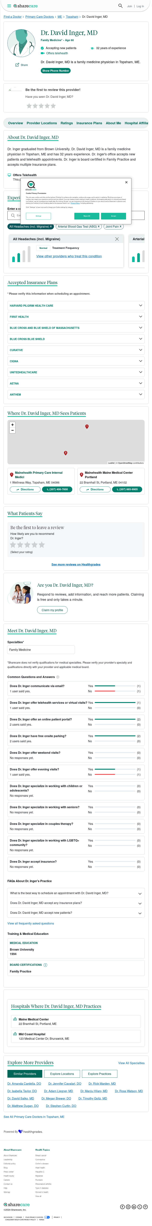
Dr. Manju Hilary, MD (94, 1091)
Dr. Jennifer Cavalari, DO (64, 1083)
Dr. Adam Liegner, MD (58, 1091)
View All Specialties (131, 1063)
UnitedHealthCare (23, 372)
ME (60, 16)
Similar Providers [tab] (25, 1074)
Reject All (87, 216)
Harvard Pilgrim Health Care (31, 305)
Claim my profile (52, 610)
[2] (35, 105)
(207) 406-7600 (58, 489)
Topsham (72, 16)
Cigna (14, 361)
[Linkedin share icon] (134, 1208)
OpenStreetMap (125, 462)
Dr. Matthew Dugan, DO (23, 1106)
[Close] (126, 182)
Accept (113, 216)
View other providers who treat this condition (69, 256)
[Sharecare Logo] (26, 6)
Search (120, 5)
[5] (53, 105)
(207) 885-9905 (128, 489)
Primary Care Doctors (39, 16)
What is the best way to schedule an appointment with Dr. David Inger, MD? (59, 893)
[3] (41, 105)
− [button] (12, 430)
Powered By (11, 1131)
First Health (19, 317)
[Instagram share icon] (128, 1208)
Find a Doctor (13, 16)
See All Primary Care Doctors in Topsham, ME (34, 1117)
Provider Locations (42, 123)
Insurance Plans (89, 123)
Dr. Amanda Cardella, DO (24, 1083)
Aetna (14, 383)
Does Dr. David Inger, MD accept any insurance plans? (46, 903)
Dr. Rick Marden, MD (102, 1083)
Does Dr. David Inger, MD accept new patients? (41, 912)
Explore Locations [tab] (62, 1074)
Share (24, 65)
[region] (76, 201)
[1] (28, 105)
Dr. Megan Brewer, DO (56, 1098)
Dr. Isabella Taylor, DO (22, 1091)
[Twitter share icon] (140, 1208)
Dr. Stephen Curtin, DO (61, 1106)
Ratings (67, 123)
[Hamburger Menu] (10, 6)
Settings (38, 216)
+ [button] (12, 424)
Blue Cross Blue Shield (27, 339)
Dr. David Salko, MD (20, 1098)
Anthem (15, 394)
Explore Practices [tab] (99, 1074)
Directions (27, 489)
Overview (15, 123)
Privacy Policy (75, 203)
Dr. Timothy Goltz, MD (92, 1098)
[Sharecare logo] (44, 1204)
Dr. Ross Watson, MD (129, 1091)
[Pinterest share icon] (145, 1208)
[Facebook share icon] (122, 1208)
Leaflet (111, 462)
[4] (47, 105)
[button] (57, 677)
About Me (113, 123)
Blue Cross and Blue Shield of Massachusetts (44, 328)
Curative (16, 350)
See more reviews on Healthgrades (76, 564)
